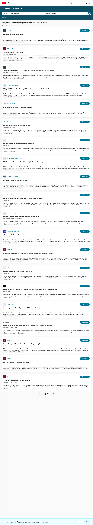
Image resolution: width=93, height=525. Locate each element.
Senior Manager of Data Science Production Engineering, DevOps (23, 344)
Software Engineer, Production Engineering (16, 362)
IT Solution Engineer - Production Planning (16, 380)
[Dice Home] (4, 3)
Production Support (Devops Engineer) (15, 180)
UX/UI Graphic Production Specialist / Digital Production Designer (24, 162)
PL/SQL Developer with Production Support (17, 125)
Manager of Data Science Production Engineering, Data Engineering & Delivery (28, 253)
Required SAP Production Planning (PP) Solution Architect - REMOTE (25, 198)
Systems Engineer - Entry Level (13, 52)
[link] (35, 394)
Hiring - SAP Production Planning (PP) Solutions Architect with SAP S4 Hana (27, 89)
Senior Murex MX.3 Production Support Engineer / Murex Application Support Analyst (30, 290)
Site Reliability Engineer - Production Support (17, 107)
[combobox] (22, 13)
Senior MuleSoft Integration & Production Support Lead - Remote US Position (27, 326)
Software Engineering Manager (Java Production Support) (21, 217)
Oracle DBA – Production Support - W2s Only (17, 271)
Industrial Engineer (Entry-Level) (13, 34)
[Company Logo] (4, 30)
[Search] (89, 13)
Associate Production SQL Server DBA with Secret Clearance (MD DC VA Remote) (28, 71)
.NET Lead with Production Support (14, 235)
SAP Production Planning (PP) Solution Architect (18, 144)
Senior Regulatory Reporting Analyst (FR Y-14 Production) (21, 308)
